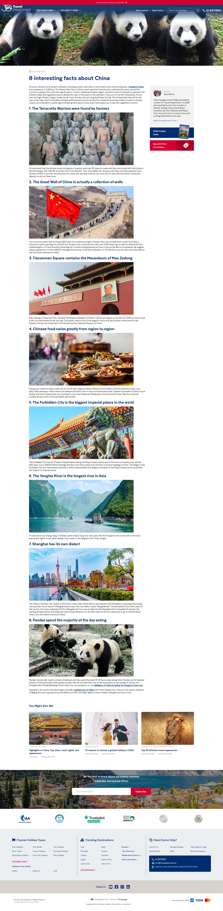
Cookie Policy (126, 904)
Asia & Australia (129, 859)
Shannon (36, 870)
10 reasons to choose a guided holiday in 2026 (109, 750)
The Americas (128, 851)
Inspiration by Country (38, 746)
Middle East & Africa (130, 855)
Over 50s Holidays (40, 855)
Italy (82, 846)
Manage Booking (176, 846)
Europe (125, 846)
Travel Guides (154, 851)
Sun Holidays (58, 846)
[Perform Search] (198, 10)
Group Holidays (39, 851)
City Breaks (37, 846)
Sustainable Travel (92, 904)
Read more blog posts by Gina (165, 120)
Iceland (83, 855)
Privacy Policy (116, 904)
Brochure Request (197, 851)
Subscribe (140, 791)
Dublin (14, 870)
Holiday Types (69, 10)
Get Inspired (142, 10)
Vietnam (104, 855)
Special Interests (92, 746)
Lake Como (105, 863)
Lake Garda (85, 863)
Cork (55, 870)
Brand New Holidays (20, 855)
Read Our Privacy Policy (111, 800)
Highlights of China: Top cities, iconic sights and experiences (54, 751)
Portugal (84, 851)
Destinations (44, 10)
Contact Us (153, 846)
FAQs (172, 851)
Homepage (123, 899)
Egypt (83, 859)
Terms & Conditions (105, 904)
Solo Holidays (17, 846)
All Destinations (87, 869)
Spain (103, 846)
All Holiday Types (19, 861)
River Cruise (17, 851)
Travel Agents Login (198, 846)
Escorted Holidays (60, 851)
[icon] (126, 2)
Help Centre (157, 10)
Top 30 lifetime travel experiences (159, 750)
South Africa (106, 859)
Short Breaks (58, 855)
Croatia (104, 851)
